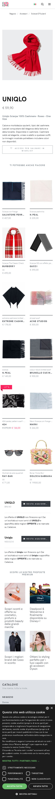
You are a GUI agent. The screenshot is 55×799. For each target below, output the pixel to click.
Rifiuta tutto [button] (40, 786)
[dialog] (27, 751)
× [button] (51, 708)
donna (5, 702)
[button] (27, 760)
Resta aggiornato (38, 504)
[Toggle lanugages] (34, 4)
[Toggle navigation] (49, 4)
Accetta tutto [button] (14, 786)
